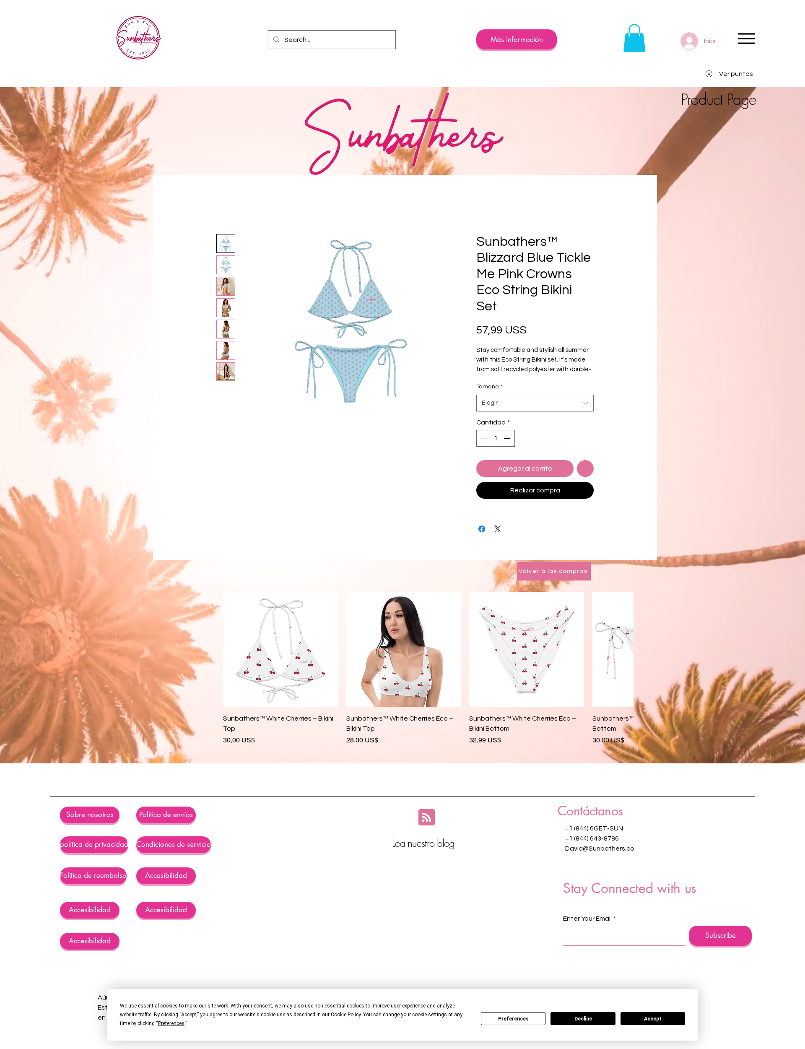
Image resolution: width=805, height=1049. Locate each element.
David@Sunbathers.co (599, 848)
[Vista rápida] (280, 649)
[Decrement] (483, 438)
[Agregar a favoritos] (585, 468)
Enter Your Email (587, 918)
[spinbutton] (495, 438)
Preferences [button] (171, 1023)
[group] (428, 668)
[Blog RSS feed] (426, 817)
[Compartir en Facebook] (482, 529)
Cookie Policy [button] (346, 1015)
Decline (583, 1019)
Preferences (513, 1019)
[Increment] (508, 438)
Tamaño (489, 387)
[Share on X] (498, 529)
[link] (634, 38)
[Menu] (746, 38)
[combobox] (535, 403)
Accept (653, 1019)
